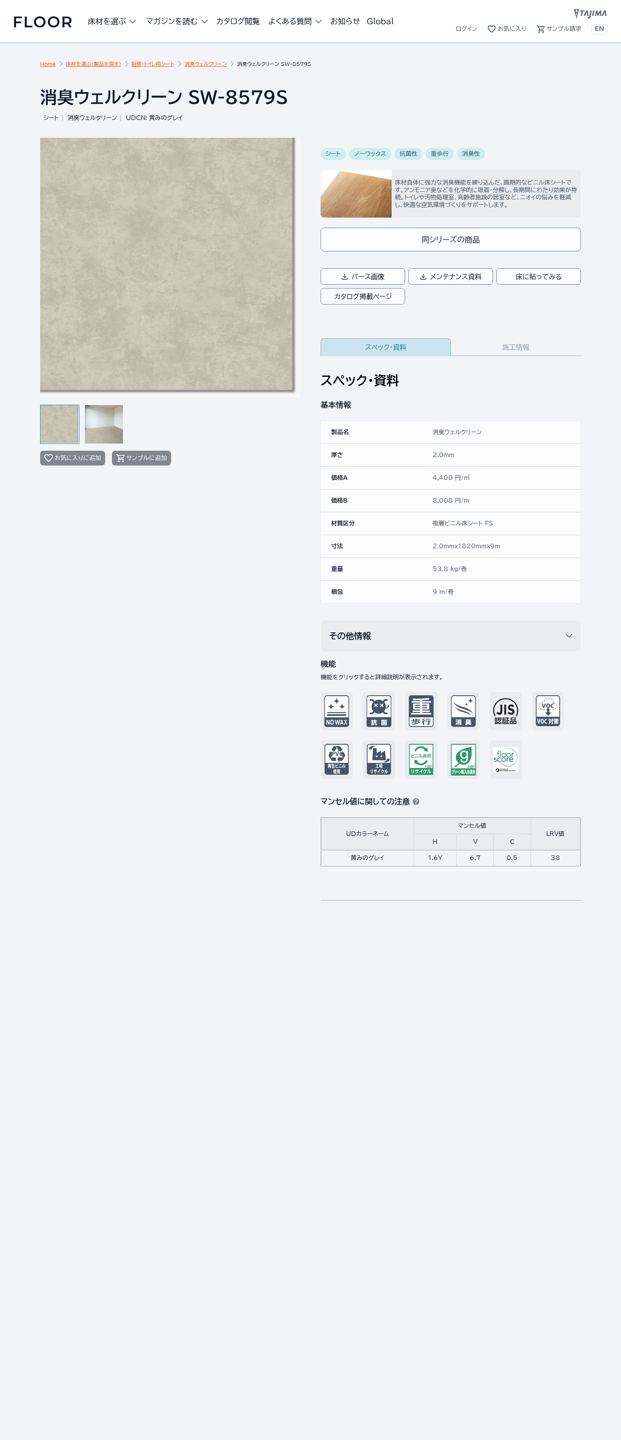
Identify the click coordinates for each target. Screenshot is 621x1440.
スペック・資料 (385, 347)
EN (599, 29)
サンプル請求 (564, 29)
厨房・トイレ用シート (152, 63)
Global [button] (380, 21)
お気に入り (512, 29)
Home (48, 63)
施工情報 (515, 347)
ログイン (466, 29)
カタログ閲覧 (238, 21)
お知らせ (345, 21)
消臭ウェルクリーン (206, 63)
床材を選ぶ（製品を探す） (93, 63)
